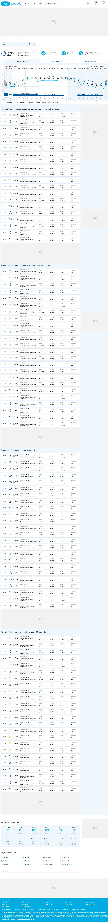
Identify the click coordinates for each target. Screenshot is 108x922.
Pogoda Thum (4, 857)
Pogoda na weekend (90, 61)
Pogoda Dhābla (4, 864)
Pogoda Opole (4, 904)
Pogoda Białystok (5, 901)
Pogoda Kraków (26, 902)
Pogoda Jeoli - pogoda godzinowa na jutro (18, 265)
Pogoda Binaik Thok (67, 864)
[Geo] (34, 44)
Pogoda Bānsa (65, 857)
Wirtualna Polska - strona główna (5, 3)
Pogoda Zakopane (26, 906)
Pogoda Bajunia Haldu (47, 861)
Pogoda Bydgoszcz (26, 901)
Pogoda (16, 3)
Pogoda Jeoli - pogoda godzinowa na (16, 450)
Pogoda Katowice (90, 901)
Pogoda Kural (65, 861)
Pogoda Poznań (25, 904)
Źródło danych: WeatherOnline (79, 909)
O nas (24, 909)
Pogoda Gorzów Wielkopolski (72, 901)
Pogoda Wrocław (5, 906)
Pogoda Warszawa (90, 904)
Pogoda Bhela (26, 857)
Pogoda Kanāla (26, 861)
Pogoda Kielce (4, 902)
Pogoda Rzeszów (47, 904)
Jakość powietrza (51, 3)
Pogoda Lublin (46, 902)
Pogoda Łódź (68, 902)
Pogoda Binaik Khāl (27, 864)
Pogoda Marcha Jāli (47, 864)
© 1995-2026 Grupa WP (6, 909)
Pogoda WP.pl (4, 38)
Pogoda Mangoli (5, 861)
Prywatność (32, 909)
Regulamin (56, 909)
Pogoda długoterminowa (56, 61)
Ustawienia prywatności (44, 909)
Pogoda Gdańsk (47, 901)
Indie (11, 38)
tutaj (34, 919)
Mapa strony (65, 909)
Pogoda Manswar (46, 857)
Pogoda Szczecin (69, 904)
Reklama (17, 909)
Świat (41, 3)
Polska (27, 3)
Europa (34, 3)
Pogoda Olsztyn (90, 902)
